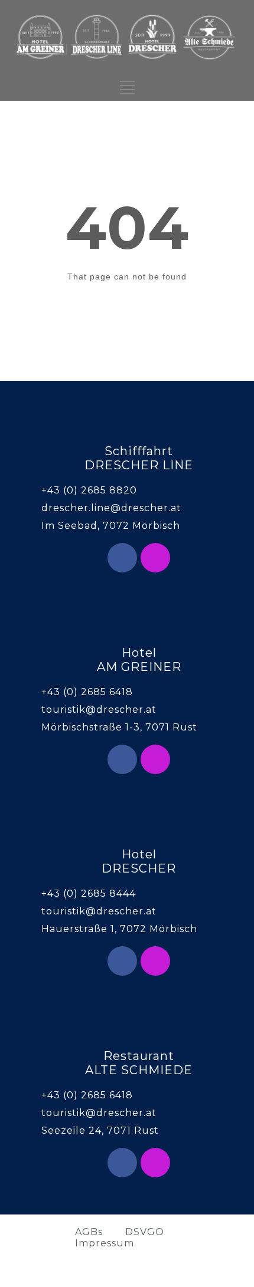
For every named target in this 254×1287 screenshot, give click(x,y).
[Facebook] (122, 557)
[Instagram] (155, 557)
